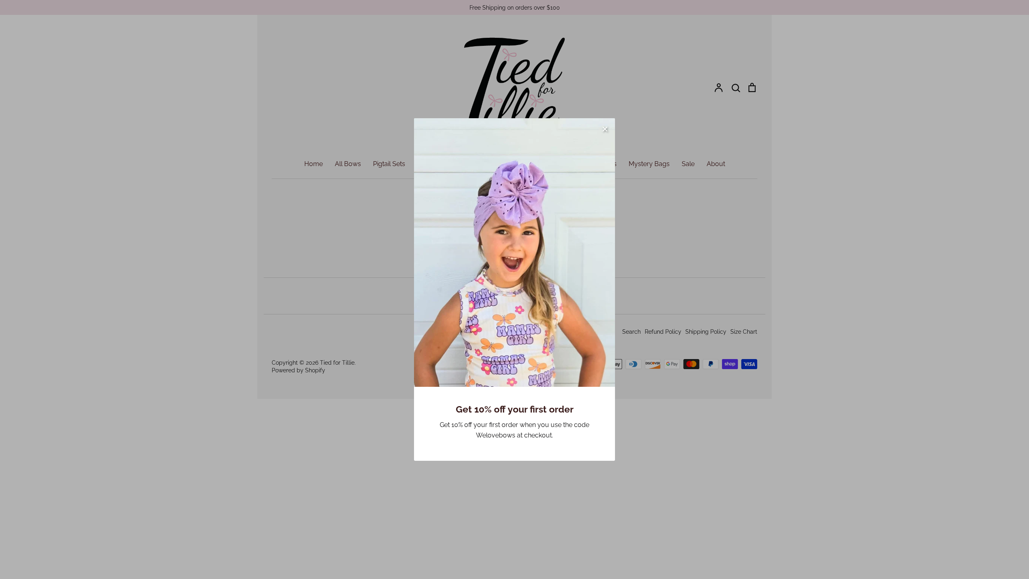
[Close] (605, 128)
